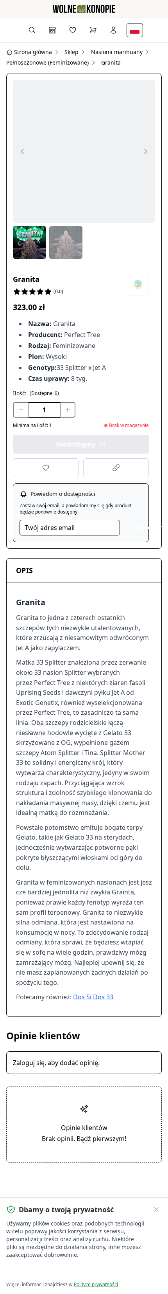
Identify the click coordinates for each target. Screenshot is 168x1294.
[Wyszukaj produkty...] (32, 30)
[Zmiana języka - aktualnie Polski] (135, 30)
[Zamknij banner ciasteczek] (156, 1209)
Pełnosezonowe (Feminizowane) (47, 62)
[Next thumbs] (149, 243)
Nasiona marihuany (117, 52)
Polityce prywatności (96, 1284)
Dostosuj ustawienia (95, 1270)
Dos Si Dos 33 (93, 997)
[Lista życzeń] (73, 30)
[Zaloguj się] (113, 30)
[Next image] (145, 151)
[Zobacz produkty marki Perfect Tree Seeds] (138, 285)
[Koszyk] (93, 30)
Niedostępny (75, 444)
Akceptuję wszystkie (35, 1270)
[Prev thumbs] (19, 243)
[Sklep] (52, 30)
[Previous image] (22, 151)
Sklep (71, 52)
